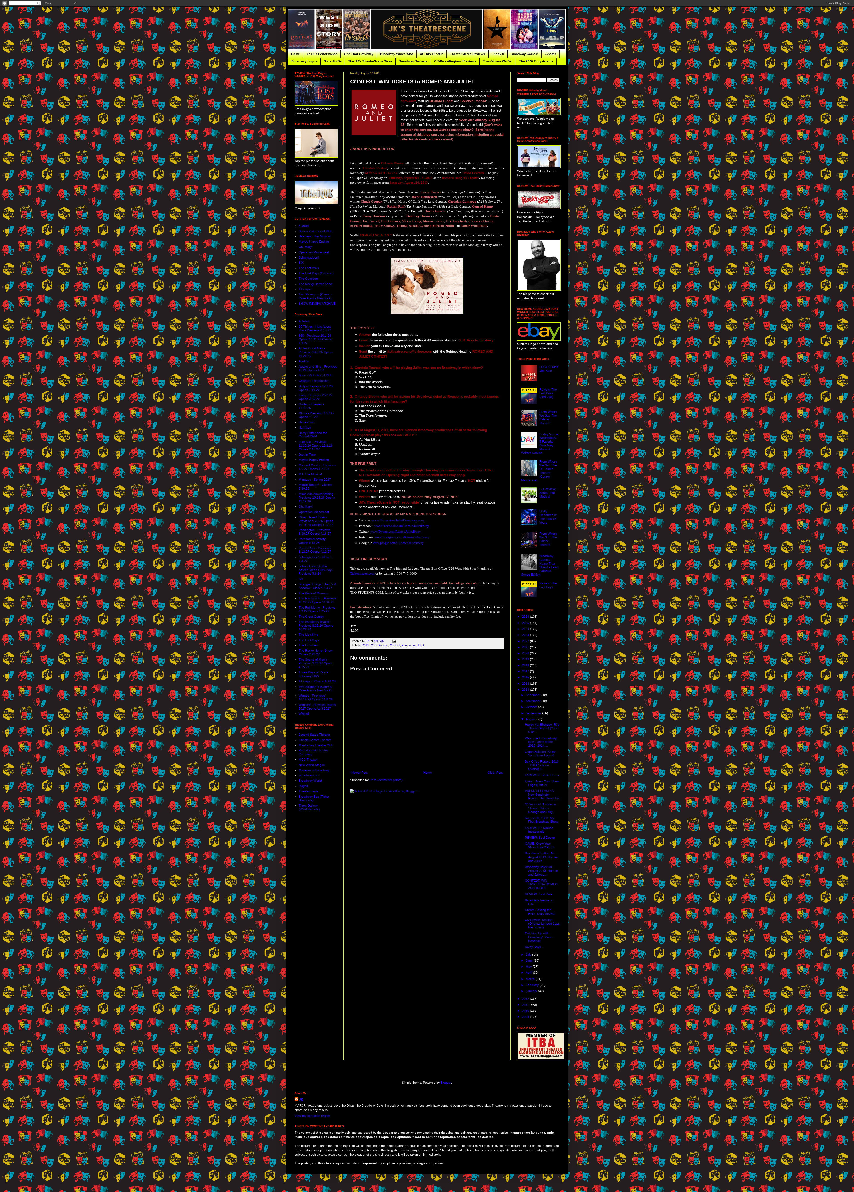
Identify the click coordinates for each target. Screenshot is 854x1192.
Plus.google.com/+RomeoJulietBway (398, 543)
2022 (526, 641)
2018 (526, 665)
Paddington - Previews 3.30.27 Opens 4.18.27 (315, 531)
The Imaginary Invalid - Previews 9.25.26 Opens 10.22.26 (316, 625)
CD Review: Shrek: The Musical (547, 492)
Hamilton (305, 427)
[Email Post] (394, 641)
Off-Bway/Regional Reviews (455, 61)
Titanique (305, 289)
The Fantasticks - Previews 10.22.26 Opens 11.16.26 (318, 600)
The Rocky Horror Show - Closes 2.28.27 (316, 652)
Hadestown (306, 422)
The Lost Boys (309, 268)
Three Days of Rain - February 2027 (313, 674)
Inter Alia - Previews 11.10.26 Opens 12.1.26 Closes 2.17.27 (316, 445)
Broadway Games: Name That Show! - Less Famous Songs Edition (539, 565)
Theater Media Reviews (467, 54)
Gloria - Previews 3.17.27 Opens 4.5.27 (316, 415)
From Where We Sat (497, 61)
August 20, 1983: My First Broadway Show (541, 820)
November (533, 701)
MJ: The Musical (310, 474)
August (531, 719)
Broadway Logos (304, 61)
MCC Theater (308, 759)
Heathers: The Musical (314, 236)
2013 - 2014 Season (375, 645)
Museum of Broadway (314, 770)
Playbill (303, 786)
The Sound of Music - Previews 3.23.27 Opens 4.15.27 (316, 663)
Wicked (304, 713)
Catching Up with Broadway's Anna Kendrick (538, 937)
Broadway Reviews (413, 61)
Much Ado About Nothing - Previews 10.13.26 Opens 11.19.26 (317, 497)
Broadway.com (309, 775)
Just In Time (307, 454)
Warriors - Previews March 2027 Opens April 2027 (317, 706)
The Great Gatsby (311, 616)
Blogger (446, 1082)
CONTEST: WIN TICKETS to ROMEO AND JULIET (541, 884)
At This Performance (321, 54)
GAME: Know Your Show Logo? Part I (539, 845)
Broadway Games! (524, 54)
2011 (526, 1004)
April (529, 972)
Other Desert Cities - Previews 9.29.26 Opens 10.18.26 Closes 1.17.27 (316, 520)
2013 (526, 689)
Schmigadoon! (309, 257)
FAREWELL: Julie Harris (542, 775)
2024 (526, 629)
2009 (526, 1016)
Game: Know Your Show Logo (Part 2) (542, 783)
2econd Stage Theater (314, 734)
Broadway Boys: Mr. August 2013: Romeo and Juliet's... (541, 870)
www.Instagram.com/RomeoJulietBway (402, 537)
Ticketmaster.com (362, 573)
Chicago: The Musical (314, 380)
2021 (526, 647)
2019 (526, 659)
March (531, 979)
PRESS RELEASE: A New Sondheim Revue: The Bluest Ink (542, 794)
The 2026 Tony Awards (536, 61)
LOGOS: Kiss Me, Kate (548, 368)
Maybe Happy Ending (314, 241)
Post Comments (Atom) (386, 780)
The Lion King (308, 634)
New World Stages (312, 765)
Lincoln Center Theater (315, 740)
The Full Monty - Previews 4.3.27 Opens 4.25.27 (317, 609)
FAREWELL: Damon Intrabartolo (539, 829)
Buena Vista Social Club (315, 231)
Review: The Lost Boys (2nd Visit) (548, 393)
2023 (526, 635)
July (529, 954)
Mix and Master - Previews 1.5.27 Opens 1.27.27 (317, 467)
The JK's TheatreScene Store (370, 61)
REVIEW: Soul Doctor (540, 837)
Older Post (495, 772)
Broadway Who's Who (396, 54)
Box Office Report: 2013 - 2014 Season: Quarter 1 (542, 765)
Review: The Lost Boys (548, 585)
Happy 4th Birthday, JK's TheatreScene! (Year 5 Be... (542, 728)
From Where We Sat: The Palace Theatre (548, 417)
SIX (301, 262)
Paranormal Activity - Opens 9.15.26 (313, 540)
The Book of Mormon (313, 593)
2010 (526, 1010)
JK (301, 1099)
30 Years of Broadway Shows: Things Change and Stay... (540, 808)
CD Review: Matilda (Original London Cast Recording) (542, 923)
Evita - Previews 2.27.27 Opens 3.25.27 (316, 397)
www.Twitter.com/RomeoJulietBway (395, 531)
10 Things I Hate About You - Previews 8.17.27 (315, 328)
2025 (526, 623)
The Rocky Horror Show (315, 284)
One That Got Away (358, 54)
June (530, 960)
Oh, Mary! (306, 247)
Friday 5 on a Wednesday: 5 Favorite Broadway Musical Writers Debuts (539, 443)
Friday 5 (498, 54)
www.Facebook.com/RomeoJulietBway (401, 526)
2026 (526, 616)
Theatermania (308, 791)
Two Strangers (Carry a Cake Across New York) (315, 296)
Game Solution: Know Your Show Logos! (540, 753)
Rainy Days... (534, 947)
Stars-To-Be (333, 61)
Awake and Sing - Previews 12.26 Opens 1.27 (318, 368)
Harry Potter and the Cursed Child (313, 434)
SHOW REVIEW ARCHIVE (317, 303)
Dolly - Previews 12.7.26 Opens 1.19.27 (316, 388)
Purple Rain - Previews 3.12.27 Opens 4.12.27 (315, 550)
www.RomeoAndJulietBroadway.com (398, 520)
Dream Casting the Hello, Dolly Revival (540, 911)
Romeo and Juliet (413, 645)
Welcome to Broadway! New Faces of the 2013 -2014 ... (541, 741)
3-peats (550, 54)
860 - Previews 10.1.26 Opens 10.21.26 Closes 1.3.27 (315, 339)
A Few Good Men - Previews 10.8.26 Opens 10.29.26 (316, 352)
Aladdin (304, 361)
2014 (526, 683)
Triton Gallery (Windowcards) (309, 807)
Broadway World (310, 780)
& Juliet (304, 225)
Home (295, 54)
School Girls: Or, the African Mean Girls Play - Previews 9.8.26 (316, 569)
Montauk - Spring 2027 (315, 479)
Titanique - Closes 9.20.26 (317, 681)
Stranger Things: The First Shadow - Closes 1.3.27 (317, 586)
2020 (526, 653)
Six (301, 579)
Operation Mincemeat (314, 252)
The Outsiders (309, 278)
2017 (526, 671)
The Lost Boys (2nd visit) (316, 273)
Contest (395, 645)
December (533, 695)
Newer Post (359, 772)
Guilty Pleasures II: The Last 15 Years (548, 516)
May (529, 966)
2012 (526, 998)
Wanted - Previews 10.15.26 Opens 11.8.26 (316, 697)
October (532, 707)
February (533, 985)
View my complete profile (312, 1115)
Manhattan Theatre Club (316, 745)
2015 (526, 677)
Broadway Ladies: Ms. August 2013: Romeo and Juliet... (541, 857)
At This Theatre (431, 54)
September (534, 713)
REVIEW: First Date (538, 894)
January (532, 991)
